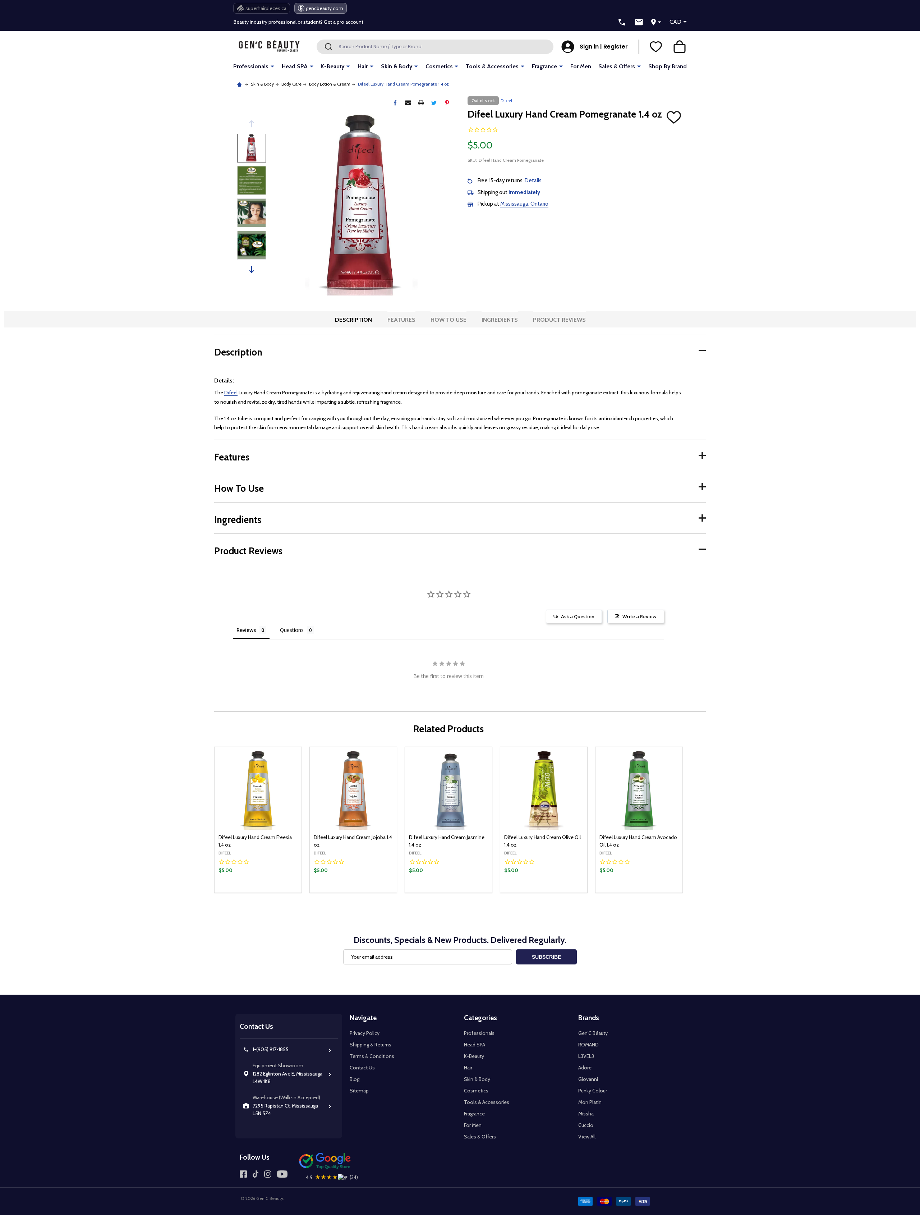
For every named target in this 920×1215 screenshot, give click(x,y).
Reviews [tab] (246, 630)
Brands (588, 1018)
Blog (354, 1079)
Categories (480, 1018)
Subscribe (546, 957)
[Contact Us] (639, 22)
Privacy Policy (365, 1033)
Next (251, 269)
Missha (586, 1113)
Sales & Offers (616, 66)
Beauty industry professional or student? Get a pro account (298, 22)
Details (533, 180)
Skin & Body (396, 66)
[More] (272, 66)
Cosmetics (439, 66)
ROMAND (588, 1044)
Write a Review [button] (639, 616)
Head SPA (295, 66)
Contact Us (362, 1067)
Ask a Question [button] (577, 616)
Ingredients (500, 319)
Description (353, 319)
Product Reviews (559, 319)
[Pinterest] (446, 102)
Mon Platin (590, 1102)
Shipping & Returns (370, 1044)
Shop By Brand (667, 66)
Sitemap (359, 1090)
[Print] (421, 102)
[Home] (240, 84)
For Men (580, 66)
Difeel (231, 392)
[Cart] (679, 47)
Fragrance (544, 66)
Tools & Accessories (492, 66)
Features (401, 319)
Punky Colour (592, 1090)
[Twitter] (434, 102)
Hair (363, 66)
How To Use (448, 319)
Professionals (250, 66)
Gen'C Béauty (593, 1033)
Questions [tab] (292, 630)
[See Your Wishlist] (656, 47)
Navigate (363, 1018)
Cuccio (585, 1125)
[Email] (408, 102)
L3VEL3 (586, 1056)
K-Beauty (332, 66)
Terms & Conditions (372, 1056)
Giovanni (588, 1079)
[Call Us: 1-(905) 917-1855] (622, 22)
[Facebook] (395, 102)
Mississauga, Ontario (524, 204)
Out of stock (258, 892)
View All (586, 1136)
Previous (251, 124)
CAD (675, 21)
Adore (585, 1067)
